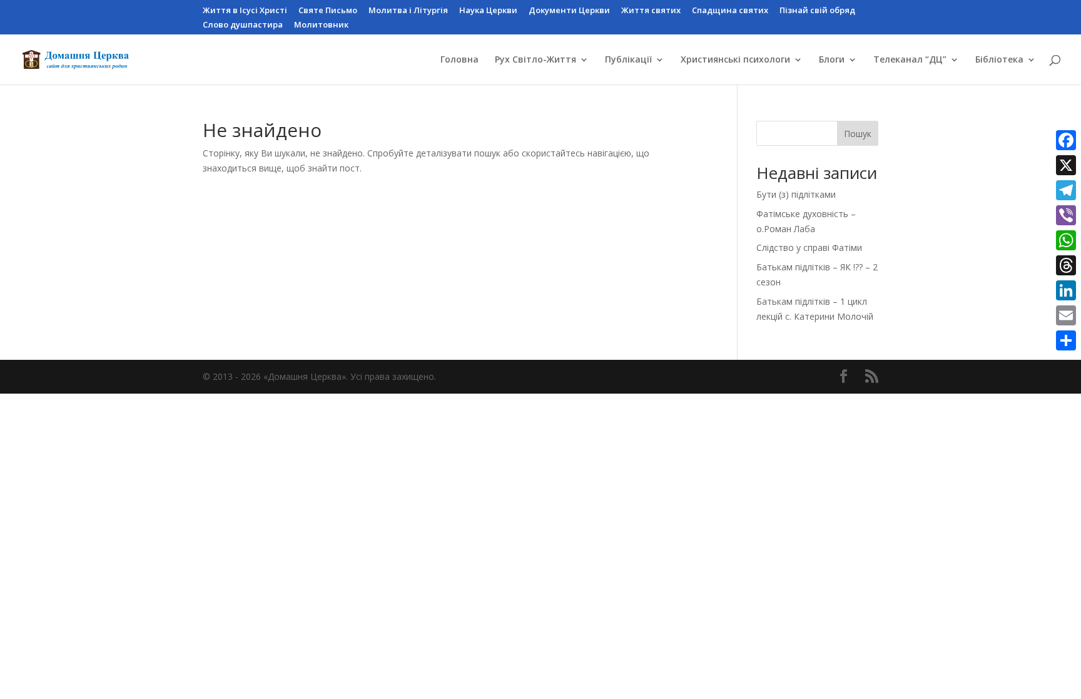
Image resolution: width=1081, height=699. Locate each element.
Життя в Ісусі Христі (245, 11)
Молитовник (321, 25)
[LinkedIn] (1065, 290)
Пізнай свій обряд (817, 11)
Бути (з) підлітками (796, 194)
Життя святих (651, 11)
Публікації (628, 60)
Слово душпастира (243, 25)
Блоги (832, 60)
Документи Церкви (569, 11)
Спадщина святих (730, 11)
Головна (459, 60)
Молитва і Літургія (408, 11)
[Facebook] (1065, 140)
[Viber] (1065, 215)
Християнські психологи (735, 60)
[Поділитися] (1065, 340)
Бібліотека (999, 60)
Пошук (857, 134)
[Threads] (1065, 265)
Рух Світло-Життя (535, 60)
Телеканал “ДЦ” (910, 60)
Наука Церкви (488, 11)
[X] (1065, 165)
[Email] (1065, 315)
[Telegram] (1065, 190)
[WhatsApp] (1065, 240)
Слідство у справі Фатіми (809, 247)
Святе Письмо (327, 11)
